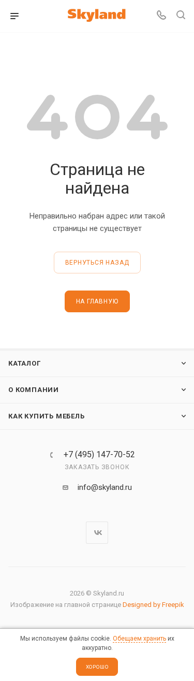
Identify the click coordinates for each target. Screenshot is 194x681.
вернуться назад (97, 262)
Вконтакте (97, 532)
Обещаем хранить (139, 638)
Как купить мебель (46, 416)
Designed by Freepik (153, 604)
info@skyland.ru (105, 487)
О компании (33, 390)
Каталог (24, 363)
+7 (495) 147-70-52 (99, 455)
